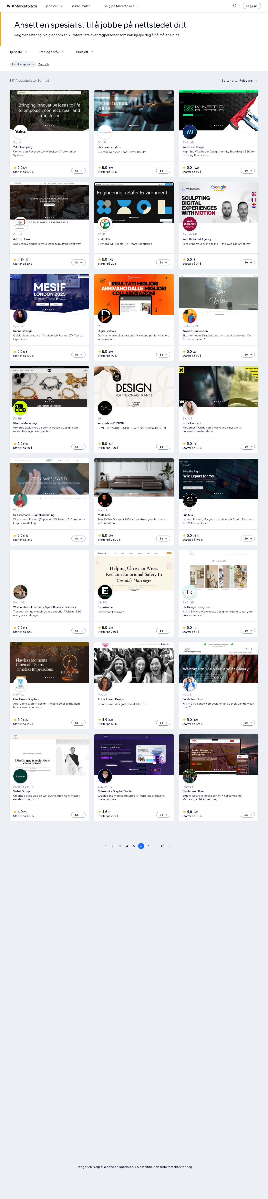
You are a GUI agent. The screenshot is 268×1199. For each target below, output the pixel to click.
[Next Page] (169, 846)
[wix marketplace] (22, 6)
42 (162, 846)
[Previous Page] (99, 846)
